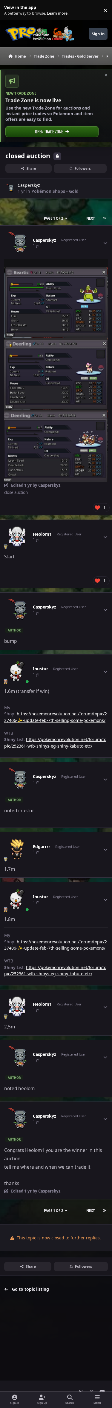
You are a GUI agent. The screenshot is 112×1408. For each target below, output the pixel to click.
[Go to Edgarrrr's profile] (17, 849)
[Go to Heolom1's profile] (17, 537)
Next (90, 218)
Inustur (40, 668)
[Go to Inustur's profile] (17, 671)
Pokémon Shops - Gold (55, 191)
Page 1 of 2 (53, 218)
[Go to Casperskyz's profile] (9, 188)
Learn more (11, 10)
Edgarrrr (41, 846)
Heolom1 (42, 534)
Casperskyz (29, 185)
